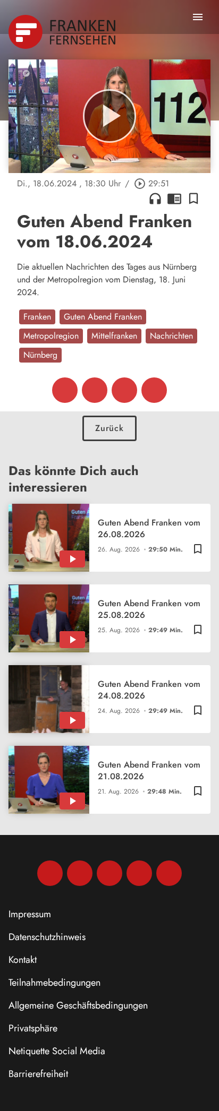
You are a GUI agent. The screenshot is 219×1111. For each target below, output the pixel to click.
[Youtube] (109, 873)
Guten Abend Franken (103, 317)
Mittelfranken (114, 336)
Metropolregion (51, 336)
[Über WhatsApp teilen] (124, 390)
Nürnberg (40, 355)
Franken (37, 317)
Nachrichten (171, 336)
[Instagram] (79, 873)
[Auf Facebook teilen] (65, 390)
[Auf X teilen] (94, 390)
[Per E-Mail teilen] (154, 390)
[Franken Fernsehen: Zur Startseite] (63, 32)
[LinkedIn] (139, 873)
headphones (155, 198)
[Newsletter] (169, 873)
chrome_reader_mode (174, 198)
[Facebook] (50, 873)
